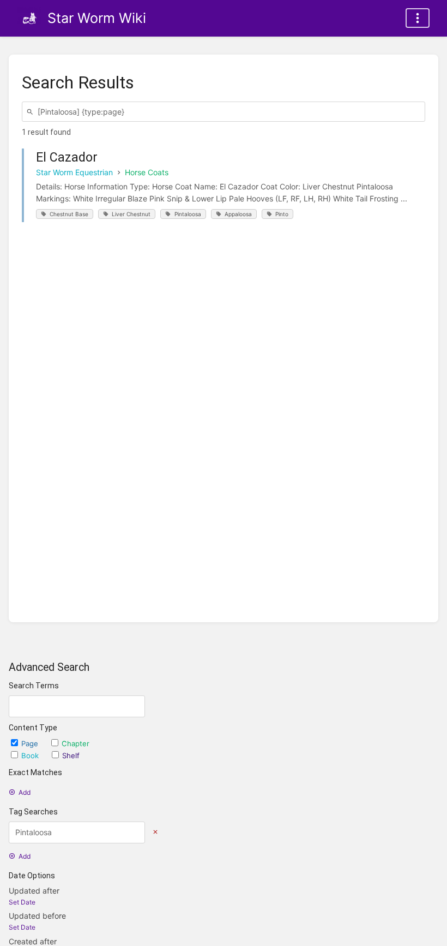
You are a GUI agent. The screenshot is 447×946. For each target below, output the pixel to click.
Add (25, 792)
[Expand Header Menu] (418, 18)
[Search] (31, 111)
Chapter (75, 743)
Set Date (22, 902)
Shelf (71, 755)
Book (31, 755)
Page (30, 743)
